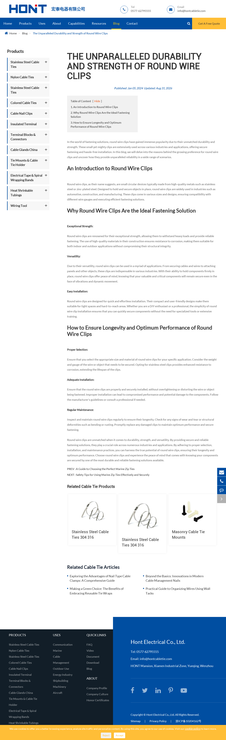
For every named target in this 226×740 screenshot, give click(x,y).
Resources (99, 23)
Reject (106, 735)
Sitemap (136, 721)
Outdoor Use (61, 668)
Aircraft (57, 692)
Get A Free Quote (209, 23)
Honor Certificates (98, 700)
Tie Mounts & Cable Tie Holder (24, 162)
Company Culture (97, 694)
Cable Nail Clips (21, 113)
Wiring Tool (19, 206)
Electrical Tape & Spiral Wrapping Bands (26, 177)
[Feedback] (221, 490)
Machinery (59, 686)
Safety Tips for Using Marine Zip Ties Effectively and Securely (112, 474)
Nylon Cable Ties (22, 77)
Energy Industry (62, 674)
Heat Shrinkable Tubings (22, 193)
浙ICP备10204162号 (188, 721)
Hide (97, 101)
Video (90, 650)
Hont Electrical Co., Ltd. (160, 714)
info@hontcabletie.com (156, 659)
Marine (57, 650)
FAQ (89, 644)
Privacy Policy (158, 721)
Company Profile (97, 688)
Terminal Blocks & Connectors (23, 137)
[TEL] (221, 481)
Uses (42, 23)
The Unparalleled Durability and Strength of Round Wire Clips (70, 33)
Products (25, 23)
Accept (119, 735)
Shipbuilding (60, 680)
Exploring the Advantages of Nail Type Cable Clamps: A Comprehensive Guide (100, 578)
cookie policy (193, 728)
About (56, 23)
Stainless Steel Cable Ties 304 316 (90, 535)
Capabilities (76, 23)
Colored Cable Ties (24, 103)
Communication (63, 644)
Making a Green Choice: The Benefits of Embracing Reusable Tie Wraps (97, 591)
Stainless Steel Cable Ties (25, 64)
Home (8, 23)
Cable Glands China (24, 150)
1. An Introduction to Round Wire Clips (94, 107)
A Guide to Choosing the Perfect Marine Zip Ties (105, 468)
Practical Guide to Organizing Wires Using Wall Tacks (178, 591)
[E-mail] (221, 472)
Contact (132, 23)
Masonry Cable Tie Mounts (188, 535)
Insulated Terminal (24, 124)
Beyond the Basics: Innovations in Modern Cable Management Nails (175, 578)
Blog (116, 23)
